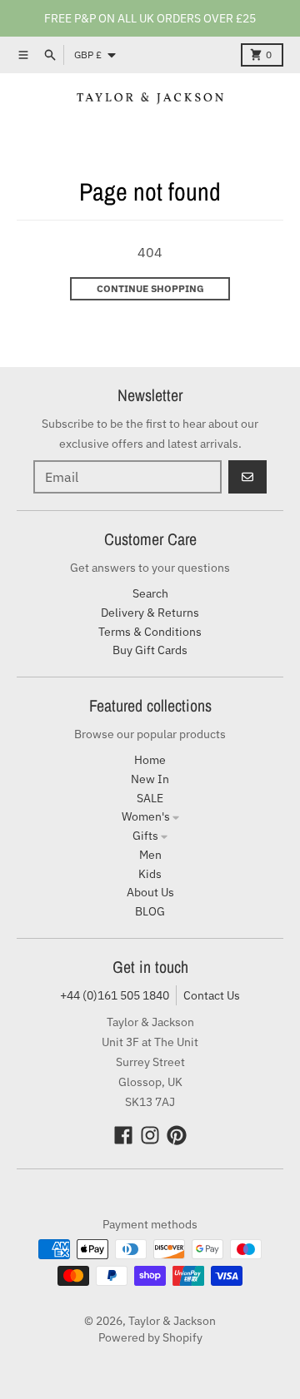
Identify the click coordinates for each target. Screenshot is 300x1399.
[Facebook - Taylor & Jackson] (123, 1135)
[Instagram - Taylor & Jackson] (150, 1135)
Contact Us (211, 995)
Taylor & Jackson (172, 1320)
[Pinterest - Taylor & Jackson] (177, 1135)
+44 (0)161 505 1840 (114, 995)
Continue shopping (150, 288)
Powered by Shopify (150, 1337)
